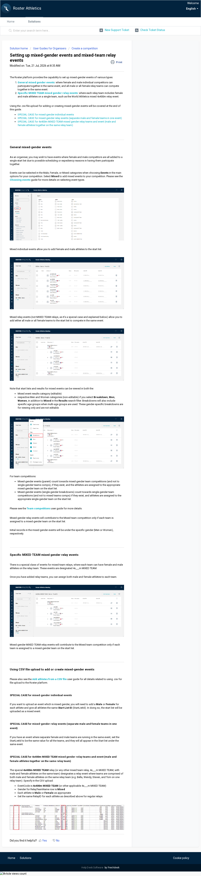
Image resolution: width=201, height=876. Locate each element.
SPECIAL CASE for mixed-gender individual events (46, 114)
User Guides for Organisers (49, 48)
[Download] (93, 399)
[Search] (10, 31)
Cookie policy (181, 858)
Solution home (19, 48)
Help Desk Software (92, 867)
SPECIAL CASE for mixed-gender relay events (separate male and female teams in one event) (70, 118)
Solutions (34, 21)
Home (11, 21)
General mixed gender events (36, 82)
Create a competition (85, 48)
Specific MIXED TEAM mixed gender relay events (48, 93)
